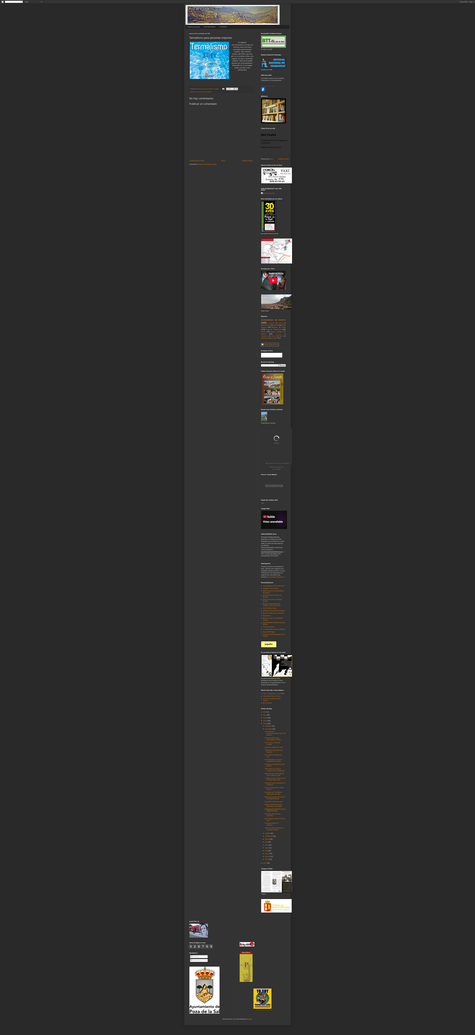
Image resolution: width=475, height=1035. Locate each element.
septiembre (269, 836)
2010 (265, 863)
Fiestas (276, 325)
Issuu (271, 159)
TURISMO (223, 27)
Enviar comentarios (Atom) (208, 164)
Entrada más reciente (197, 161)
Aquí (262, 503)
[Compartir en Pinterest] (237, 89)
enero (267, 859)
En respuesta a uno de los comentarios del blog (273, 760)
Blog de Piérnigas (269, 632)
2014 (265, 715)
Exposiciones (265, 325)
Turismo (273, 336)
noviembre (269, 729)
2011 (265, 723)
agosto (267, 839)
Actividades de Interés (273, 320)
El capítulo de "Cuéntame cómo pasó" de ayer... (273, 793)
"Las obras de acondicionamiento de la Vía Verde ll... (275, 733)
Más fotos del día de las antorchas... (273, 815)
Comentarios (196, 960)
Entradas (195, 956)
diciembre (268, 726)
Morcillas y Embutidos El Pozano (274, 611)
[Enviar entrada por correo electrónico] (223, 89)
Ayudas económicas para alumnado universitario (273, 805)
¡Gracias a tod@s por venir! (274, 747)
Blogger (249, 1019)
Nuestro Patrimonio (274, 329)
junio (267, 845)
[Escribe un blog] (229, 89)
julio (266, 842)
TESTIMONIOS (209, 27)
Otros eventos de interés (204, 92)
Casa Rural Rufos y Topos (271, 696)
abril (266, 851)
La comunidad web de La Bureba (274, 629)
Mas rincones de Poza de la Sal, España (277, 463)
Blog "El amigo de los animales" (273, 613)
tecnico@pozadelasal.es (276, 577)
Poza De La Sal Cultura (268, 86)
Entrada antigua (247, 161)
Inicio (223, 161)
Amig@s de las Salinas (270, 588)
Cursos (280, 323)
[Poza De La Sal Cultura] (263, 91)
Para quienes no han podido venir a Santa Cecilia (274, 774)
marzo (267, 853)
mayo (267, 848)
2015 (265, 712)
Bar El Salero (267, 703)
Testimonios (264, 336)
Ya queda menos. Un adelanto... (272, 824)
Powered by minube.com (276, 467)
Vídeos (281, 336)
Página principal (193, 27)
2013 (265, 718)
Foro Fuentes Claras (270, 608)
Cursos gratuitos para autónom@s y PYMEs (273, 739)
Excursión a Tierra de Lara (274, 802)
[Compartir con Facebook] (234, 89)
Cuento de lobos (268, 627)
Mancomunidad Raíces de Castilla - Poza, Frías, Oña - (272, 604)
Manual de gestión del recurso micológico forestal (275, 798)
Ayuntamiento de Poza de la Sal (273, 586)
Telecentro (278, 334)
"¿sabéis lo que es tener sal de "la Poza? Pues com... (275, 779)
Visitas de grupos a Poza (269, 338)
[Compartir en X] (232, 89)
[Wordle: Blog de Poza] (270, 344)
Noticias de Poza (279, 327)
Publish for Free (283, 159)
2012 (265, 721)
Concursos (271, 323)
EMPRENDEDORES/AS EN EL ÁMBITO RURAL (275, 810)
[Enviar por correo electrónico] (227, 89)
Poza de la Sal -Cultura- (206, 89)
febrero (267, 856)
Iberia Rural (267, 616)
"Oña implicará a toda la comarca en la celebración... (275, 769)
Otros (263, 332)
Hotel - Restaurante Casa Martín (274, 693)
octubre (267, 833)
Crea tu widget (276, 469)
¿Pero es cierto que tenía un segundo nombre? (274, 828)
